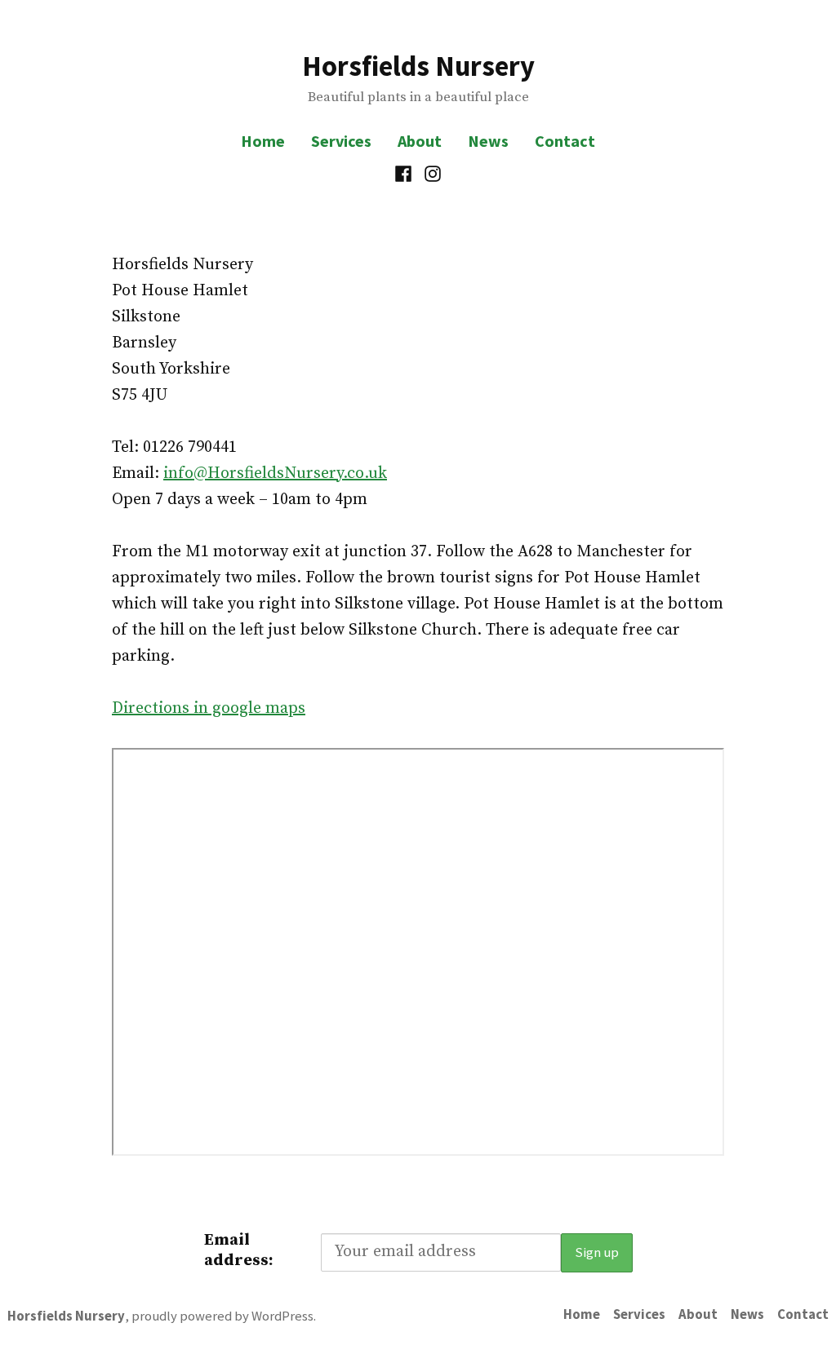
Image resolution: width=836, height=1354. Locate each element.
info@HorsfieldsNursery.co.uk (275, 473)
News (488, 141)
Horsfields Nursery (418, 65)
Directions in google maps (208, 708)
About (420, 141)
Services (341, 141)
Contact (565, 141)
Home (263, 141)
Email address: (238, 1250)
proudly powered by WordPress (222, 1316)
